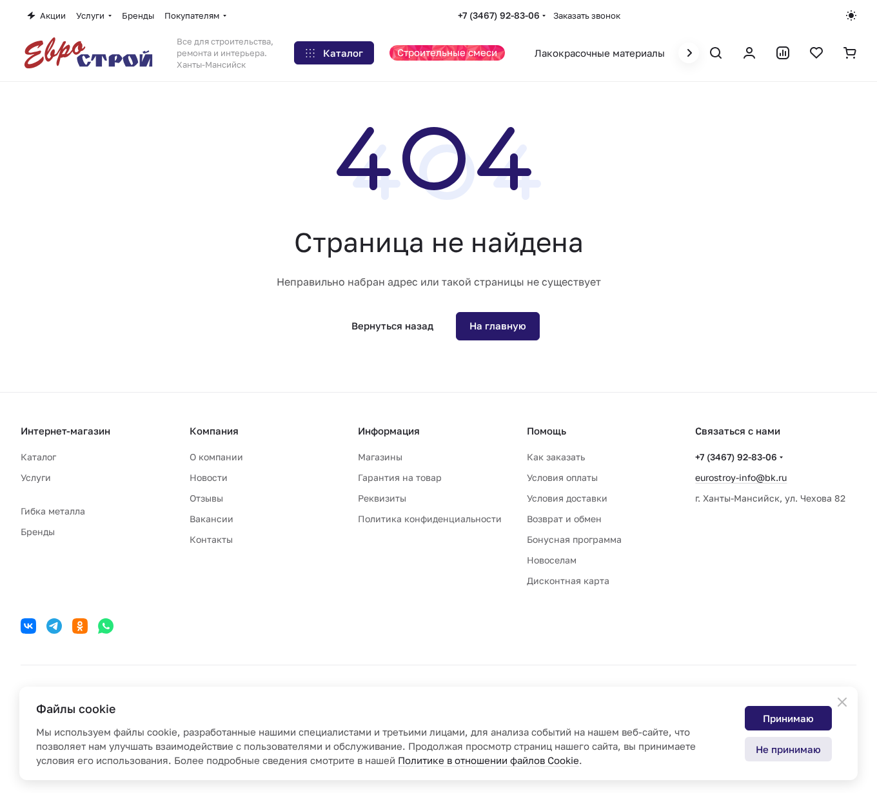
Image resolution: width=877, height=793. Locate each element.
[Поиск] (715, 52)
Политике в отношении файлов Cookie (488, 760)
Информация (389, 430)
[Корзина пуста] (849, 52)
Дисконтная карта (568, 580)
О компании (216, 456)
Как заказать (556, 456)
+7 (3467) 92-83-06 (499, 15)
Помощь (546, 430)
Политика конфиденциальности (430, 518)
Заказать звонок (586, 15)
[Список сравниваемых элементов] (782, 52)
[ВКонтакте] (28, 626)
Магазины (380, 456)
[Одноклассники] (80, 626)
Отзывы (206, 498)
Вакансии (211, 518)
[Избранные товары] (816, 52)
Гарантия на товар (400, 477)
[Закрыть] (842, 702)
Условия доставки (567, 498)
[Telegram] (54, 626)
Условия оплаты (562, 477)
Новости (209, 477)
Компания (214, 430)
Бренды (38, 531)
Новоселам (551, 559)
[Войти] (749, 52)
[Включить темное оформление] (851, 15)
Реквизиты (382, 498)
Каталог (38, 456)
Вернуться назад (392, 325)
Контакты (211, 539)
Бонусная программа (574, 539)
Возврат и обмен (564, 518)
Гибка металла (53, 510)
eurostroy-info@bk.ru (741, 477)
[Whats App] (105, 626)
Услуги (36, 477)
